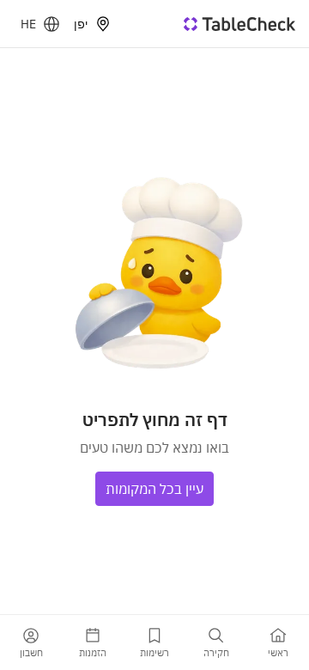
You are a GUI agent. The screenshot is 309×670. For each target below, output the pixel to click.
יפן (81, 24)
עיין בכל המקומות (154, 488)
